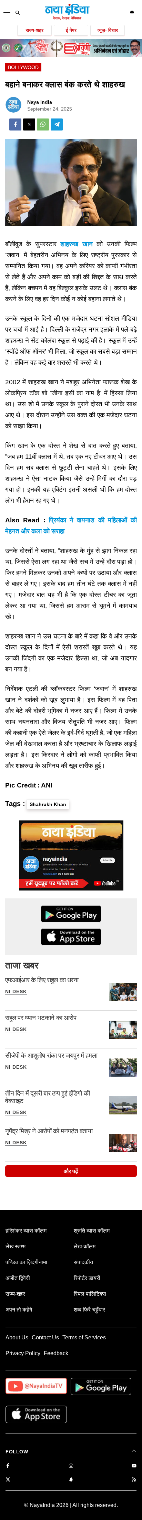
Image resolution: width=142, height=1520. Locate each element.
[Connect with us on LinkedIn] (71, 1480)
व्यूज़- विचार (108, 30)
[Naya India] (67, 18)
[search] (18, 13)
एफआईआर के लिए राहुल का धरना (42, 980)
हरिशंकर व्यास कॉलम (26, 1231)
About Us (17, 1337)
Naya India (39, 102)
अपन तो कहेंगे (19, 1310)
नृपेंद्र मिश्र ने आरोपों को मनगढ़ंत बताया (49, 1131)
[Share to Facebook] (15, 124)
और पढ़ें (71, 1171)
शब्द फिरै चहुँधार (89, 1310)
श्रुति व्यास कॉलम (92, 1231)
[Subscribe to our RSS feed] (134, 1480)
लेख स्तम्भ (16, 1246)
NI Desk (16, 991)
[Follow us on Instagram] (71, 1466)
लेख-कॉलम (84, 1246)
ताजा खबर (21, 965)
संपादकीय (83, 1262)
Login (133, 12)
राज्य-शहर (34, 30)
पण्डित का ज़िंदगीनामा (26, 1262)
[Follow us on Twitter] (8, 1480)
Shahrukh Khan (48, 804)
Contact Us (45, 1337)
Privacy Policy (23, 1353)
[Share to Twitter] (29, 124)
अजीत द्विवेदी (18, 1278)
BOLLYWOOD (23, 67)
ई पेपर (71, 30)
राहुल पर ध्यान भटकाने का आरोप (41, 1017)
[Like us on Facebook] (8, 1466)
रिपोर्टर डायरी (87, 1278)
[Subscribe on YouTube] (134, 1466)
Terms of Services (84, 1337)
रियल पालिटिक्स (90, 1294)
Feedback (56, 1353)
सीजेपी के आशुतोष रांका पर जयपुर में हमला (51, 1055)
